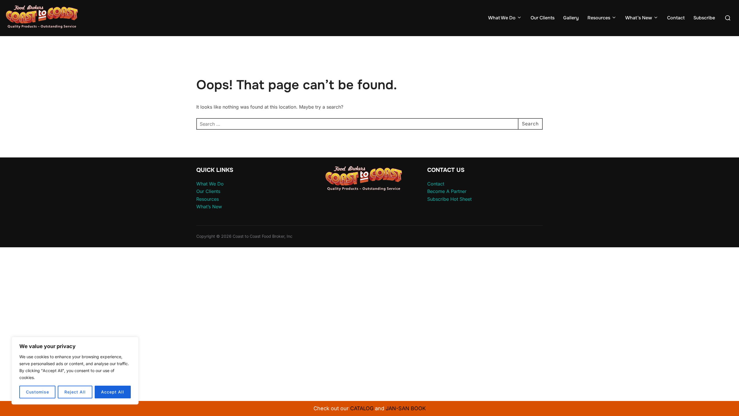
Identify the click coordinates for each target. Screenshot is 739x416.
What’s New (638, 18)
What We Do (502, 18)
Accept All (112, 391)
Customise (37, 391)
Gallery (571, 18)
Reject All (75, 391)
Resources (598, 18)
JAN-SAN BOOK (406, 408)
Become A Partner (446, 191)
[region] (75, 370)
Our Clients (543, 18)
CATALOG (362, 408)
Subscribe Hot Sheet (449, 199)
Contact (676, 18)
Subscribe (704, 18)
